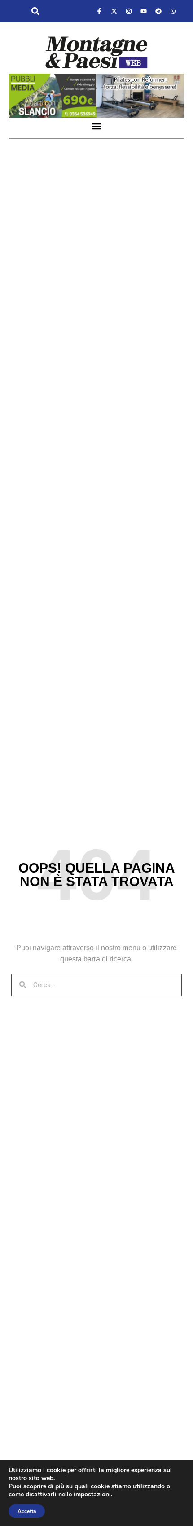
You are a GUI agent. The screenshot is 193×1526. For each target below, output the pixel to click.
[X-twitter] (114, 11)
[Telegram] (158, 11)
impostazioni (92, 1495)
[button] (35, 11)
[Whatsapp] (173, 11)
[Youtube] (143, 11)
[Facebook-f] (99, 11)
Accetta (27, 1511)
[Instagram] (129, 11)
